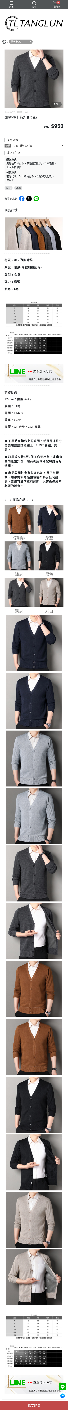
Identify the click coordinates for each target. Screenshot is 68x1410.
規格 (8, 145)
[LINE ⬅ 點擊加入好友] (34, 373)
